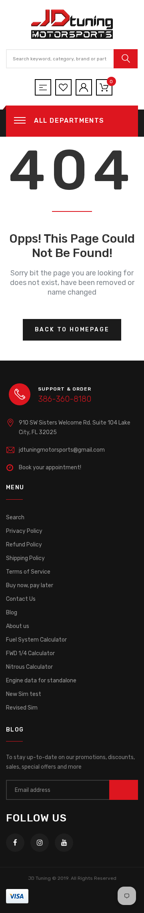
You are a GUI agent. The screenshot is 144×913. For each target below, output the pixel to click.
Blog (11, 612)
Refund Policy (24, 544)
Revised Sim (22, 707)
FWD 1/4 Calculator (30, 653)
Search (15, 517)
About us (17, 626)
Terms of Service (28, 571)
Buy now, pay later (29, 585)
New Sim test (23, 694)
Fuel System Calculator (36, 639)
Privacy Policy (24, 531)
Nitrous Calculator (29, 667)
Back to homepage (72, 329)
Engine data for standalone (41, 680)
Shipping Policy (25, 558)
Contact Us (21, 599)
